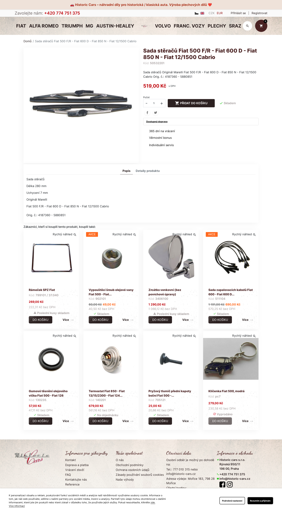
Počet (146, 97)
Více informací (17, 505)
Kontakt (70, 460)
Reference (72, 484)
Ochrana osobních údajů (132, 470)
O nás (120, 460)
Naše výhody (125, 479)
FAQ (68, 475)
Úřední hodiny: (176, 488)
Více (66, 320)
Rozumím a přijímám (260, 500)
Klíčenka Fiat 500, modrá (226, 391)
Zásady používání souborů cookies (140, 475)
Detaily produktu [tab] (148, 171)
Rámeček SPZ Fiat (42, 290)
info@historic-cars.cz (234, 478)
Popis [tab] (126, 171)
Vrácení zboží (74, 470)
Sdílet (147, 113)
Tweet (155, 113)
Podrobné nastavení (232, 500)
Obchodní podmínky (129, 465)
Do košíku (40, 320)
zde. (153, 502)
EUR (220, 13)
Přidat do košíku (191, 103)
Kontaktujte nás (76, 479)
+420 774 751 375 (232, 474)
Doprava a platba (77, 465)
